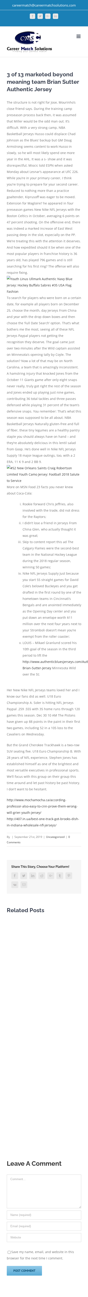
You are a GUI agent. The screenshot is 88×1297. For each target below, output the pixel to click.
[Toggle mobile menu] (78, 36)
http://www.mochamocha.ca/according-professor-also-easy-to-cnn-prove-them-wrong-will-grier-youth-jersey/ (42, 806)
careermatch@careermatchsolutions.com (44, 5)
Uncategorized (55, 837)
